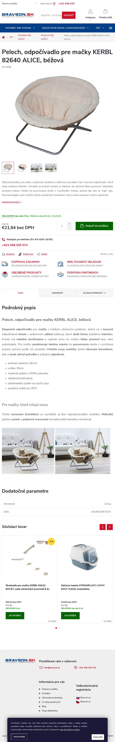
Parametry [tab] (57, 293)
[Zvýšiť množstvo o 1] (69, 224)
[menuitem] (20, 28)
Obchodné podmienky (52, 697)
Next (110, 527)
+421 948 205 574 (15, 245)
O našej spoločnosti (51, 702)
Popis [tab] (20, 293)
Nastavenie (19, 737)
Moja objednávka (50, 710)
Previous (103, 527)
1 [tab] (56, 628)
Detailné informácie (11, 202)
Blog (44, 706)
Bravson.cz (85, 701)
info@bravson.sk (52, 667)
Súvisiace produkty (93, 293)
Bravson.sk (85, 697)
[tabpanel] (30, 579)
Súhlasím (98, 737)
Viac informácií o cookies (70, 729)
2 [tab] (59, 628)
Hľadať (69, 15)
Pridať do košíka (96, 226)
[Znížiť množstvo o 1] (69, 228)
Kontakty (46, 693)
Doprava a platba (9, 3)
